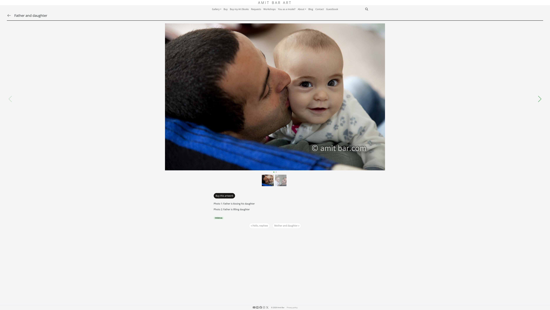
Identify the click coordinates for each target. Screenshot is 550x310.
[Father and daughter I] (275, 96)
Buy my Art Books (239, 9)
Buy (226, 9)
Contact (319, 9)
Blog (310, 9)
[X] (267, 307)
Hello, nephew (260, 225)
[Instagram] (264, 307)
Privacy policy (292, 307)
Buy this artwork (224, 195)
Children (218, 218)
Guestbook (332, 9)
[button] (540, 99)
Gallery (216, 9)
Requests (256, 9)
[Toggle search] (367, 9)
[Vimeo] (257, 307)
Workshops (269, 9)
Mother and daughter (286, 225)
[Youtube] (254, 307)
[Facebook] (260, 307)
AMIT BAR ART (275, 2)
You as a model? (286, 9)
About (301, 9)
